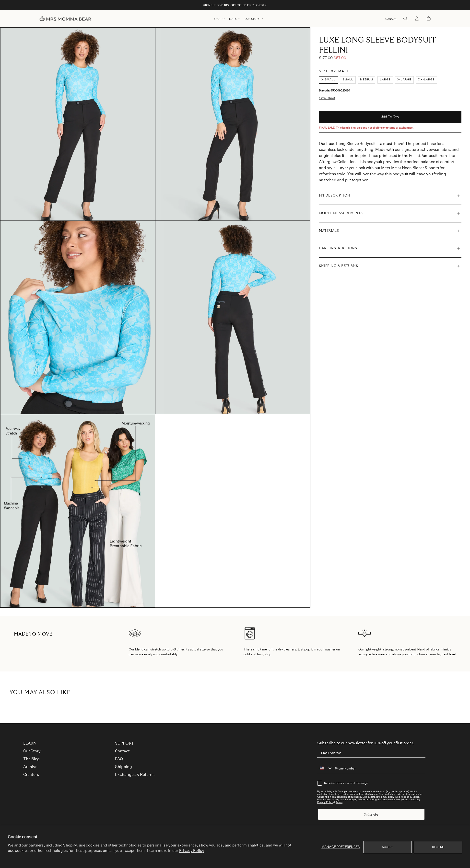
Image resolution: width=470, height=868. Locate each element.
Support (124, 743)
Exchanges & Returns (134, 775)
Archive (30, 767)
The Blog (31, 759)
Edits (232, 19)
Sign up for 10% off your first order (235, 5)
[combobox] (324, 768)
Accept (387, 847)
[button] (390, 19)
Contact (122, 751)
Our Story (252, 19)
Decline (438, 847)
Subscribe (371, 814)
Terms (339, 802)
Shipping (123, 767)
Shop (217, 19)
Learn (29, 743)
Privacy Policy (191, 851)
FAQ (119, 759)
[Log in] (417, 19)
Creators (31, 775)
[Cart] (428, 19)
